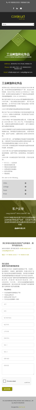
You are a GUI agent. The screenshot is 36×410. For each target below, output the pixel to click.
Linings (6, 187)
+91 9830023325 (14, 2)
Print (5, 194)
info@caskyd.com (24, 248)
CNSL (5, 183)
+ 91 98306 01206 (23, 255)
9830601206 (25, 2)
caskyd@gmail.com (8, 251)
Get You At (22, 407)
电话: (3, 255)
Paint (5, 190)
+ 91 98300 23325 (11, 255)
